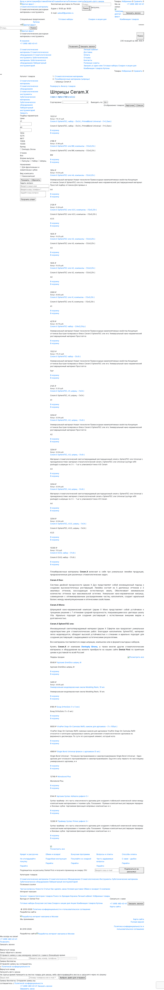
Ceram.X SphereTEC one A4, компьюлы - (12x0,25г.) (72, 175)
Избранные (127, 1)
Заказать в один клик (93, 65)
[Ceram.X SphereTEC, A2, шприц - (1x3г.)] (97, 412)
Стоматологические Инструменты (96, 879)
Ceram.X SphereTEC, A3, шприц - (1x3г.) (67, 454)
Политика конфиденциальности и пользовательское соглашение (61, 909)
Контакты (64, 1)
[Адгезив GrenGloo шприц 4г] (97, 659)
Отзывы (56, 1)
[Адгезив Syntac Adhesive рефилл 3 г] (97, 793)
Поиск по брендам (61, 896)
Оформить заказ (27, 989)
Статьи (47, 889)
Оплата (50, 1)
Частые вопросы (27, 889)
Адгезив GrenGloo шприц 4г (69, 662)
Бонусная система (43, 903)
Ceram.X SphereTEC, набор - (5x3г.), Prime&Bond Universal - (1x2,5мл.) (80, 121)
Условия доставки (75, 889)
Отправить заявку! (68, 958)
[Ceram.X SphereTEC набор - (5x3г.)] (97, 348)
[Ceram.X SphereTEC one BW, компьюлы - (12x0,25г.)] (97, 138)
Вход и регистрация (29, 1)
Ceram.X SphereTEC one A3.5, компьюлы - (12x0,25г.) (73, 210)
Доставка (42, 1)
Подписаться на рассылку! (131, 870)
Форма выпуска (27, 158)
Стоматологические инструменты (29, 92)
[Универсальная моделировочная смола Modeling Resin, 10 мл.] (97, 679)
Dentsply (85, 646)
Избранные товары (101, 896)
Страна (23, 153)
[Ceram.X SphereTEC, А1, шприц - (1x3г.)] (97, 383)
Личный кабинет (91, 49)
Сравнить (138, 1)
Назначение (25, 164)
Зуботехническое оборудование (27, 103)
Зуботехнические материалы (27, 98)
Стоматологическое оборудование (29, 87)
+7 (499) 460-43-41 (135, 4)
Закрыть (24, 113)
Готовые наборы (65, 19)
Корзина (73, 896)
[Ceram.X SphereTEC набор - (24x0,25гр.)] (97, 318)
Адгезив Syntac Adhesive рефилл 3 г (72, 796)
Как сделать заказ (59, 889)
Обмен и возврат (91, 889)
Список (139, 105)
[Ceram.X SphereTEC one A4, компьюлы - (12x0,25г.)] (97, 167)
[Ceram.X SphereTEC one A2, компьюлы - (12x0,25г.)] (97, 260)
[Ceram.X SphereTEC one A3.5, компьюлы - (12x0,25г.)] (97, 202)
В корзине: (24, 41)
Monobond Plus (64, 776)
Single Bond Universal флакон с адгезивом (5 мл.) (78, 751)
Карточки (130, 105)
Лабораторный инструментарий (27, 108)
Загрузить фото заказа (94, 1)
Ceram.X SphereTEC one (60, 97)
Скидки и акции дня (97, 19)
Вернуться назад (7, 950)
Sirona (93, 646)
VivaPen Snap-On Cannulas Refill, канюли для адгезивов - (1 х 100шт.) (87, 726)
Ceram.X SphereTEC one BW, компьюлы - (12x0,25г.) (72, 146)
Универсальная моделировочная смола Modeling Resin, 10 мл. (77, 687)
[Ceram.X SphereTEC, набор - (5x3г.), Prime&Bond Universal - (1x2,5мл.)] (97, 113)
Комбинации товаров (129, 19)
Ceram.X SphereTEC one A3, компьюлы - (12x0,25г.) (72, 239)
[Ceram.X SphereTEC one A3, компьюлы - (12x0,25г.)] (97, 231)
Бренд (23, 146)
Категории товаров (44, 896)
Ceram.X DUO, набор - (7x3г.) (63, 553)
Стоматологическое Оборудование (64, 879)
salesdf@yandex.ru (65, 13)
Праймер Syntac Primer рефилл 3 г (73, 821)
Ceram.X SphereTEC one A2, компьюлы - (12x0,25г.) (72, 268)
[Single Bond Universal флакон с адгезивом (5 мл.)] (97, 748)
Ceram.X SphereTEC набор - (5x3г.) (65, 356)
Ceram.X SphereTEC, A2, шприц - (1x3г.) (67, 420)
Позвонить (74, 46)
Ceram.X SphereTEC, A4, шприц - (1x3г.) (67, 489)
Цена (22, 118)
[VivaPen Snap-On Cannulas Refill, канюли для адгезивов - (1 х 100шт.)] (97, 723)
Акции (73, 903)
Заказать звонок (133, 13)
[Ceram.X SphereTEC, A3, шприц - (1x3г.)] (97, 447)
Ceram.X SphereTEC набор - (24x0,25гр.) (68, 326)
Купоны (36, 22)
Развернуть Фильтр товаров (62, 86)
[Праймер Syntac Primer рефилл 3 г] (97, 818)
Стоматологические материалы (29, 82)
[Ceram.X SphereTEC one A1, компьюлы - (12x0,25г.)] (97, 289)
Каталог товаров (27, 896)
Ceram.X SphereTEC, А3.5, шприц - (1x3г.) (68, 524)
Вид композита (26, 173)
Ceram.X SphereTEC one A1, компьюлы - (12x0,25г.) (72, 297)
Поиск (85, 8)
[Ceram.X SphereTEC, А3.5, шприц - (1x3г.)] (97, 516)
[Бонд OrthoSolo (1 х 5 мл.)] (97, 704)
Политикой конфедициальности (16, 966)
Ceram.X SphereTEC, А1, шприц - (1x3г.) (67, 391)
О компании (105, 889)
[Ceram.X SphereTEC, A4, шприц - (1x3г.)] (97, 481)
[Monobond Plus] (97, 773)
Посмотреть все (136, 657)
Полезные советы (76, 1)
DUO (73, 97)
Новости (39, 889)
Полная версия (137, 922)
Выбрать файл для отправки (72, 977)
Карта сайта (115, 906)
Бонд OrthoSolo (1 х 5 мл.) (68, 707)
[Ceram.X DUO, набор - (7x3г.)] (97, 545)
